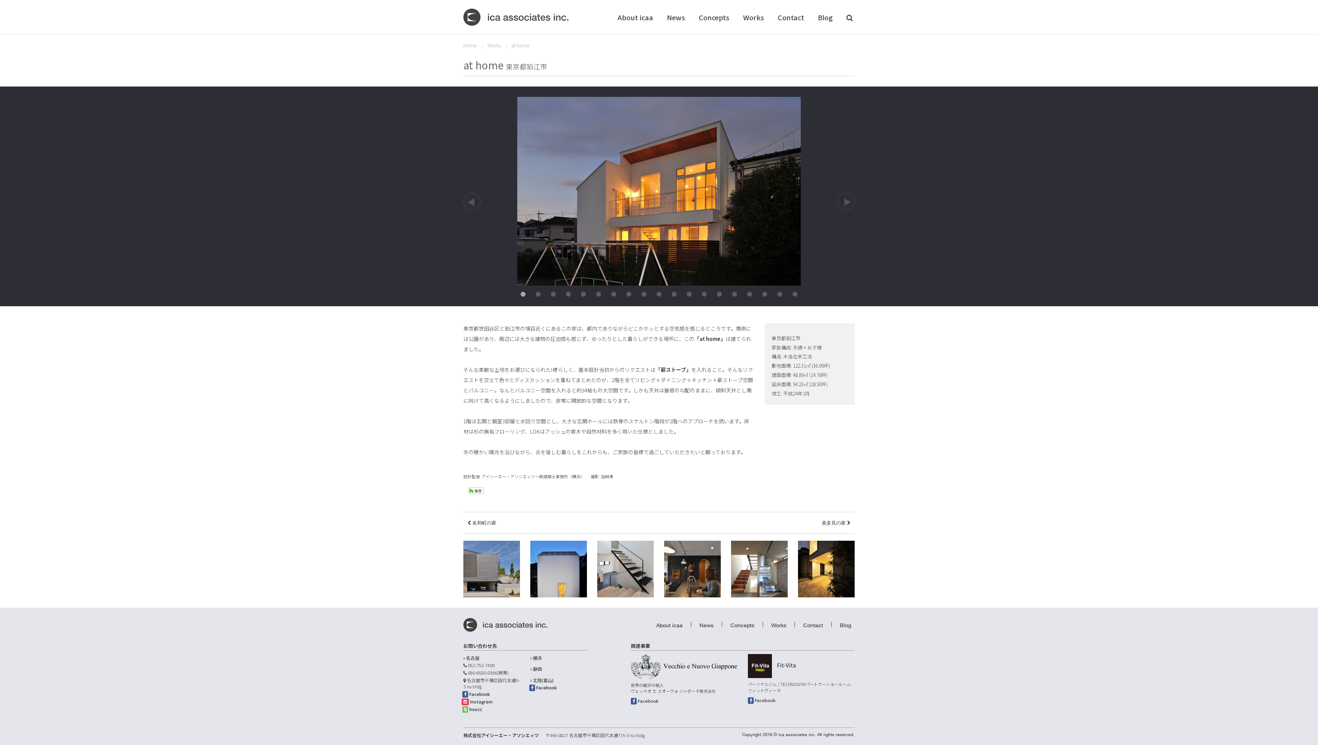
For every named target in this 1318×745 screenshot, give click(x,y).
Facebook (479, 694)
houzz (475, 709)
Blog (825, 17)
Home (470, 45)
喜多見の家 (834, 523)
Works (753, 17)
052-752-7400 (481, 665)
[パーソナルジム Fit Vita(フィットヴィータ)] (760, 666)
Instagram (481, 701)
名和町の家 (483, 523)
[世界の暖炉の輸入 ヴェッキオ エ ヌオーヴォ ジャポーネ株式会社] (684, 666)
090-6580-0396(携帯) (488, 672)
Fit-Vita (786, 665)
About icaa (635, 17)
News (676, 17)
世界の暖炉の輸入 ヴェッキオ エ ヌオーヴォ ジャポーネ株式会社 (673, 688)
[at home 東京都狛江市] (659, 191)
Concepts (714, 17)
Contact (791, 17)
